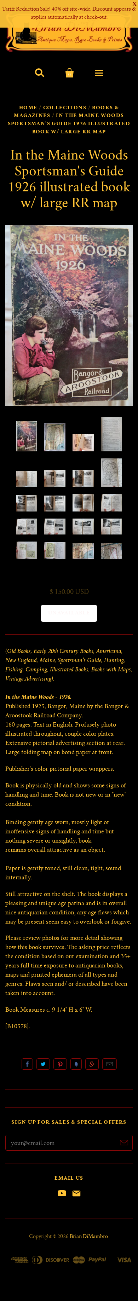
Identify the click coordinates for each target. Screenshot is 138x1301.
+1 (92, 1064)
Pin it (60, 1064)
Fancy (76, 1064)
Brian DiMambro (89, 1236)
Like (27, 1064)
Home (28, 108)
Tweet (43, 1064)
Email (109, 1064)
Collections (64, 108)
